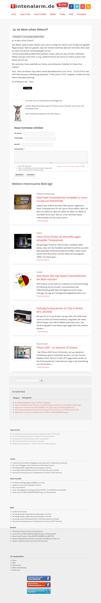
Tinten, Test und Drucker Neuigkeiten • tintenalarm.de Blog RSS (88, 6)
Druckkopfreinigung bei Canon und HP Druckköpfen (32, 403)
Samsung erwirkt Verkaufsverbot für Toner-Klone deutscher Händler (35, 470)
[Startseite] (40, 9)
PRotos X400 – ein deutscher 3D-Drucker (57, 347)
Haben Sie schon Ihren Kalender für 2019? (26, 485)
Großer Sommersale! (19, 512)
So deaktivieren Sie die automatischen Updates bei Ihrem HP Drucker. (36, 434)
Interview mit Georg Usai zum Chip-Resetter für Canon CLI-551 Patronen (37, 473)
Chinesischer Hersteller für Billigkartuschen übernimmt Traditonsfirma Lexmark (39, 463)
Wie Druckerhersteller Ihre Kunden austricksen (28, 441)
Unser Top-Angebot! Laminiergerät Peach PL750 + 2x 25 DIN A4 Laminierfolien (39, 490)
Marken (53, 14)
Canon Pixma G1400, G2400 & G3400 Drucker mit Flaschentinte (34, 492)
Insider (62, 14)
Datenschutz (16, 565)
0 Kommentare (43, 260)
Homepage (18, 138)
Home (13, 14)
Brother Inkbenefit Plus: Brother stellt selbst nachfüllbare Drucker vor (36, 539)
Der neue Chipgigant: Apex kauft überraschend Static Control (33, 465)
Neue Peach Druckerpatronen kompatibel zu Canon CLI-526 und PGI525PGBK (62, 199)
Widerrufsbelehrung (19, 568)
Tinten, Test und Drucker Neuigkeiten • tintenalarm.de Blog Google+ (82, 6)
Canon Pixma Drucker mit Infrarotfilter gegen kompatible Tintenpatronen (59, 238)
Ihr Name (17, 133)
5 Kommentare (43, 367)
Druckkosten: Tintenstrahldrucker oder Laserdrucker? (30, 439)
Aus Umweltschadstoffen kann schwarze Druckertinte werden (33, 436)
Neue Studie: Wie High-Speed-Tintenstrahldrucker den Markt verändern (61, 277)
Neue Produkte (40, 14)
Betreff (17, 144)
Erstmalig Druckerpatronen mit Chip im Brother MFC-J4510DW (60, 310)
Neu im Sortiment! (18, 487)
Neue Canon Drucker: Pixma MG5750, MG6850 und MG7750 (33, 536)
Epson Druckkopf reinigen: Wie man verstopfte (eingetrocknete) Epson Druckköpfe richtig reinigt (48, 405)
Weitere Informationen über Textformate (70, 166)
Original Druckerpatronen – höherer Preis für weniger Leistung (33, 444)
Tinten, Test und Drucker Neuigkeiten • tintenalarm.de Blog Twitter (77, 6)
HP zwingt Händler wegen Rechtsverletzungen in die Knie (31, 468)
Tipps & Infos (25, 14)
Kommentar (19, 149)
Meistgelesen (16, 398)
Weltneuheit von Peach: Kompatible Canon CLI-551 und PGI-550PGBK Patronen (42, 412)
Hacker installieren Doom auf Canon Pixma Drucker (30, 541)
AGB (13, 563)
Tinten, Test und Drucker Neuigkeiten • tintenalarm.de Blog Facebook (71, 6)
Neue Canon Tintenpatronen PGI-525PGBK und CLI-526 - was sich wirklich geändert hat (44, 407)
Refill (71, 14)
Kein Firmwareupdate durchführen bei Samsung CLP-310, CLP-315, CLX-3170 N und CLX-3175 (47, 410)
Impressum (16, 570)
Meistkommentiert (27, 397)
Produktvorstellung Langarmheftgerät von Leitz (28, 483)
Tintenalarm (81, 14)
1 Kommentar (42, 220)
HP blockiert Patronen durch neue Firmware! (27, 531)
